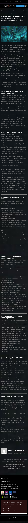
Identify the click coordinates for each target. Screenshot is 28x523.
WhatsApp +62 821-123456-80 (10, 486)
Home (2, 11)
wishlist (7, 2)
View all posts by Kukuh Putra (17, 453)
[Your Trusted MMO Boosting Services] (7, 6)
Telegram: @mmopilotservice (10, 488)
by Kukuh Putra (7, 24)
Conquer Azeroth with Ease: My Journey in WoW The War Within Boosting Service (14, 461)
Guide (7, 11)
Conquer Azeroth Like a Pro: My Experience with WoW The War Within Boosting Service (14, 466)
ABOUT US (4, 479)
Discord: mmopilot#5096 (8, 484)
